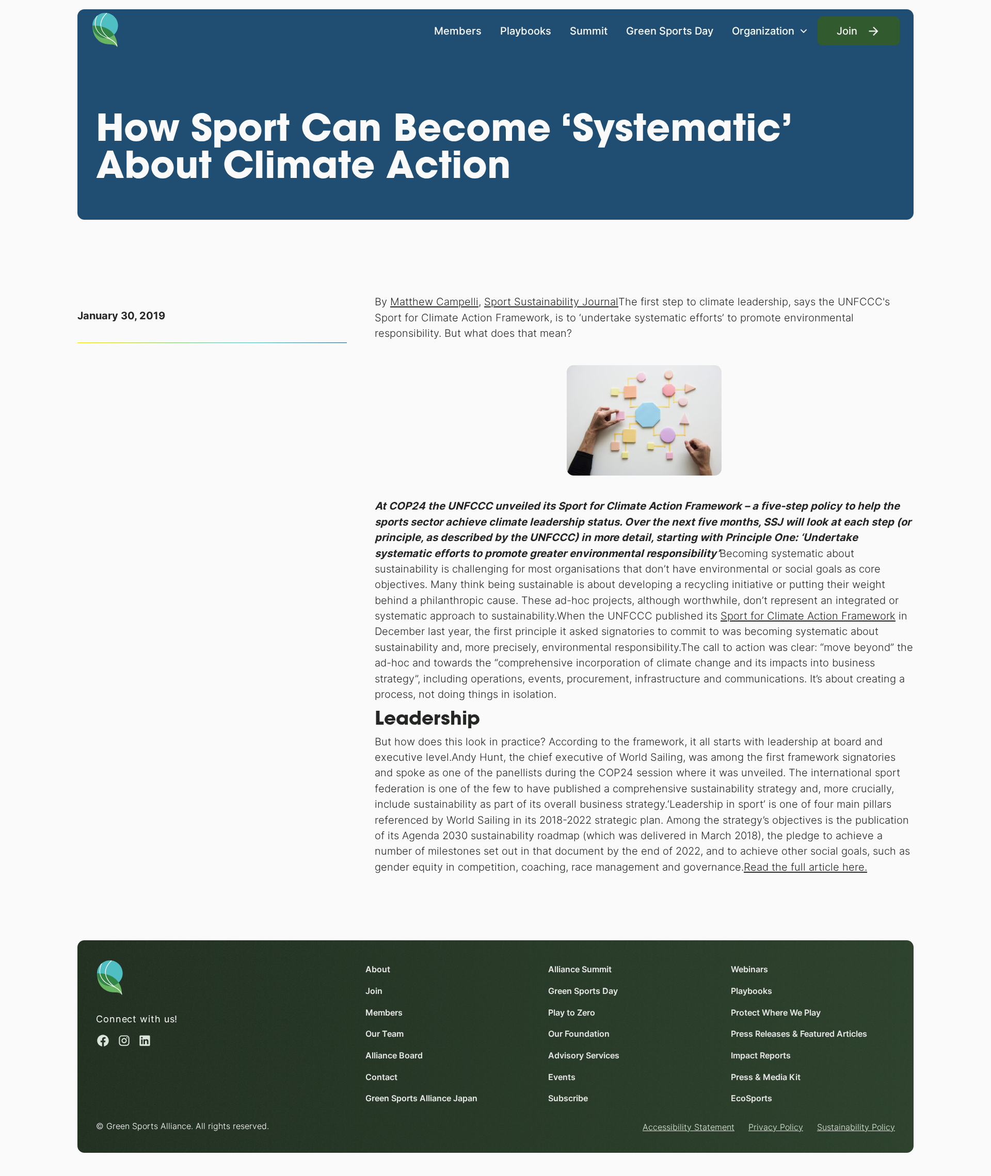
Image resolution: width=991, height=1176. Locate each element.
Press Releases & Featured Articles (799, 1034)
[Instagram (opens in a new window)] (124, 1041)
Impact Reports (761, 1055)
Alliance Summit (580, 969)
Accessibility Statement (688, 1127)
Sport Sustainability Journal (551, 301)
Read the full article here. (805, 866)
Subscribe (568, 1098)
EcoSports (751, 1098)
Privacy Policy (775, 1127)
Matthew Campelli (434, 301)
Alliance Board (394, 1055)
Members (458, 30)
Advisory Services (583, 1055)
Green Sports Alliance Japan (421, 1098)
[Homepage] (105, 28)
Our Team (384, 1034)
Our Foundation (579, 1034)
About (377, 969)
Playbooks (525, 30)
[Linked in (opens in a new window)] (145, 1041)
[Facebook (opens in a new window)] (103, 1041)
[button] (770, 31)
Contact (381, 1077)
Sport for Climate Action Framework (808, 615)
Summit (589, 30)
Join (373, 991)
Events (562, 1077)
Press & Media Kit (766, 1077)
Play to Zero (571, 1013)
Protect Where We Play (776, 1013)
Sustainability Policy (856, 1127)
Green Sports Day (669, 30)
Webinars (749, 969)
